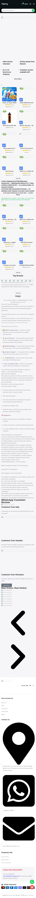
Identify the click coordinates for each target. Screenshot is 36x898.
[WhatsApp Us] (32, 882)
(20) (13, 267)
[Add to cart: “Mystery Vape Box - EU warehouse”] (21, 122)
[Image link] (7, 685)
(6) (30, 127)
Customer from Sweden (12, 540)
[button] (18, 623)
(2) (30, 173)
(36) (13, 150)
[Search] (33, 10)
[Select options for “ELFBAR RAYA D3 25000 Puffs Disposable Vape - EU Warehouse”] (21, 262)
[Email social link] (30, 685)
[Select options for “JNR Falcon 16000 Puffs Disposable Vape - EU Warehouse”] (21, 216)
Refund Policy (5, 860)
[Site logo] (4, 4)
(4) (30, 244)
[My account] (30, 4)
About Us (3, 702)
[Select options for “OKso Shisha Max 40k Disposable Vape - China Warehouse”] (4, 122)
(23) (13, 104)
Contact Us (4, 708)
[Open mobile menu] (34, 4)
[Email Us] (32, 887)
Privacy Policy (5, 857)
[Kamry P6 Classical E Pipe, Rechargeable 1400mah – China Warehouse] (26, 140)
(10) (30, 104)
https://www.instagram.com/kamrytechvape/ (14, 322)
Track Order (4, 711)
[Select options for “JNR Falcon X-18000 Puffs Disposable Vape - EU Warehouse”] (4, 239)
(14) (13, 244)
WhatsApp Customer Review (13, 501)
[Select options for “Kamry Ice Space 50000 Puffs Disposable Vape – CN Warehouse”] (4, 99)
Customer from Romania (12, 575)
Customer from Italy (10, 507)
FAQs (2, 705)
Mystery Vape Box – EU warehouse (26, 126)
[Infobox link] (9, 63)
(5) (30, 150)
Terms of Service (6, 862)
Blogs (2, 714)
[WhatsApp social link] (33, 685)
